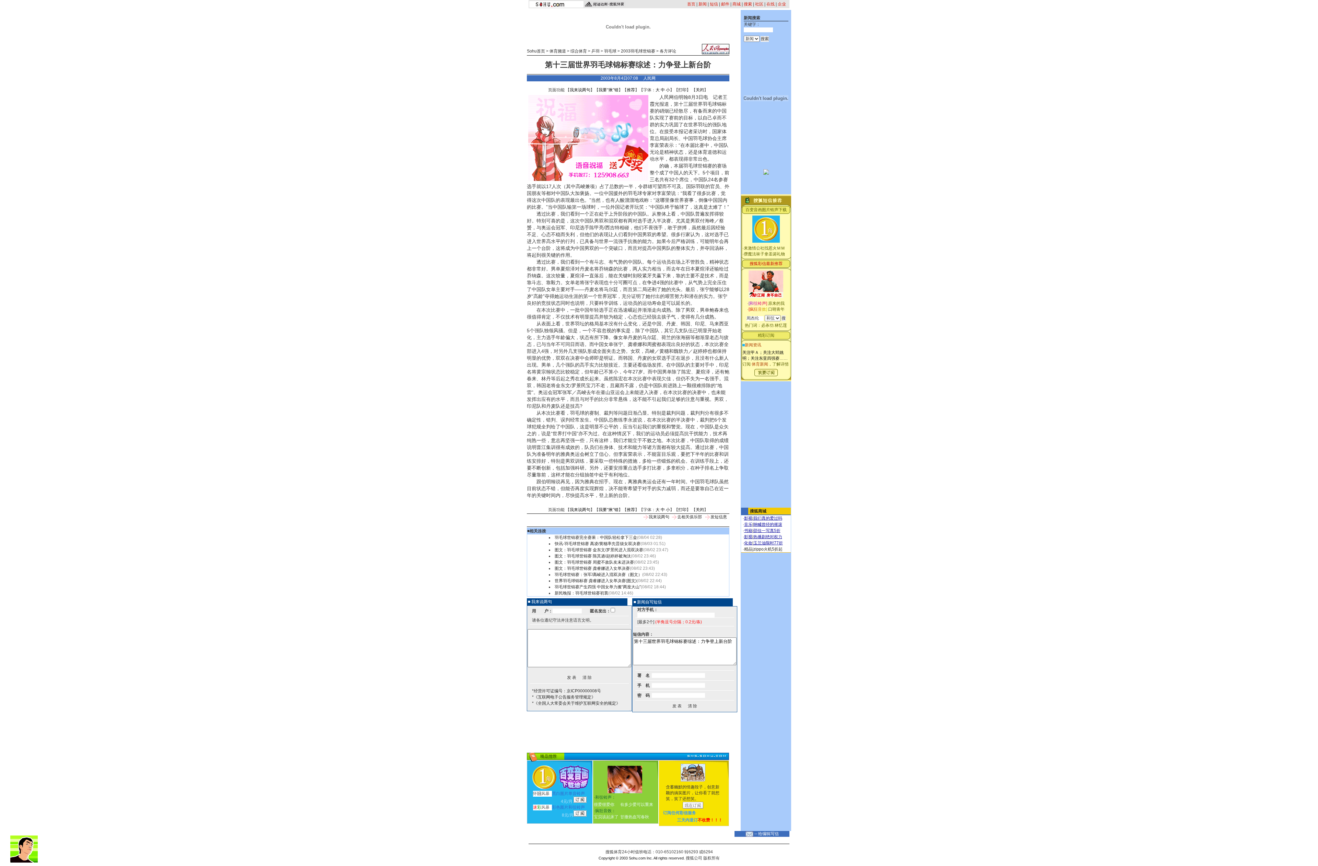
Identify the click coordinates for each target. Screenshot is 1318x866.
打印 (682, 90)
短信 (714, 4)
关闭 (700, 90)
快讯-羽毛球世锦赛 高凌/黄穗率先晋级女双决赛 (597, 543)
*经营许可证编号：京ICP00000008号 (566, 691)
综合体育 (578, 51)
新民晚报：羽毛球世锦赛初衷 (581, 593)
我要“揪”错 (608, 90)
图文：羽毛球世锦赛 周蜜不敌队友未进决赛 (594, 562)
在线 (770, 4)
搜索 (748, 4)
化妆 (748, 543)
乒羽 (595, 51)
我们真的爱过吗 (767, 518)
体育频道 (558, 51)
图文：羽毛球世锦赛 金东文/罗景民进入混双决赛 (599, 549)
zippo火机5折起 (768, 549)
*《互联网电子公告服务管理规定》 (564, 697)
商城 (736, 4)
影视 (748, 518)
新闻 (702, 4)
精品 (748, 549)
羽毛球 (610, 51)
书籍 (748, 530)
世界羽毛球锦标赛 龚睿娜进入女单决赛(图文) (596, 580)
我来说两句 (580, 90)
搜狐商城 (758, 511)
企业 (782, 4)
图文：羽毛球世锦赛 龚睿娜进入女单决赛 (592, 568)
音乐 (748, 524)
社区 (759, 4)
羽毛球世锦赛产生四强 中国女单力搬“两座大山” (598, 587)
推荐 (631, 90)
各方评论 (668, 51)
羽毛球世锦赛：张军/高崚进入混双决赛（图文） (598, 574)
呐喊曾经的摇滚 (767, 524)
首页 (691, 4)
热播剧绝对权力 (767, 536)
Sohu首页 (536, 51)
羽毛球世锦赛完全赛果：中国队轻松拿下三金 (596, 537)
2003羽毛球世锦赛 (638, 51)
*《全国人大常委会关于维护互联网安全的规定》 (576, 703)
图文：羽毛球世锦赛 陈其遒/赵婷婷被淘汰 (593, 556)
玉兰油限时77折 (768, 543)
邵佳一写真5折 (767, 530)
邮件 (725, 4)
